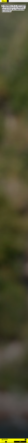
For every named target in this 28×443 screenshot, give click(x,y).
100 (9, 441)
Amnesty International (4, 1)
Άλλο (12, 441)
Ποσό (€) (3, 440)
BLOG (2, 3)
